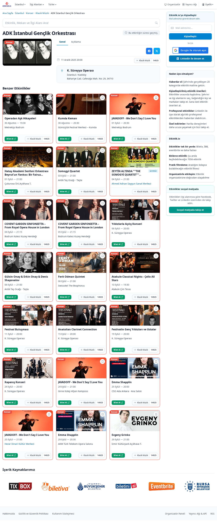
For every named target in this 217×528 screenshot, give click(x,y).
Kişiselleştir (190, 36)
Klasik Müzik (42, 13)
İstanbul (20, 4)
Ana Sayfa (8, 13)
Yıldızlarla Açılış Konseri (127, 224)
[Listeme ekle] (47, 43)
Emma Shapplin (122, 382)
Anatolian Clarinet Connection (77, 329)
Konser (30, 13)
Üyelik (209, 4)
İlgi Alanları (37, 4)
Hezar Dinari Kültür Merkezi (19, 443)
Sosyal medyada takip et (190, 209)
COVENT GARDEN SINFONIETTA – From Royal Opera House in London (27, 225)
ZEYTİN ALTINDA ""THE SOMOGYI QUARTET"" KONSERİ (126, 172)
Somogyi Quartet (69, 171)
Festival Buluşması (17, 329)
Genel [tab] (62, 41)
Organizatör (173, 4)
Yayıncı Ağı (191, 4)
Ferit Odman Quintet (71, 276)
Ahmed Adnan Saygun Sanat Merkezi (131, 183)
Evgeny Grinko (121, 435)
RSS (212, 513)
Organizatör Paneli (175, 513)
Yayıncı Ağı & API (198, 513)
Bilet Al (10, 138)
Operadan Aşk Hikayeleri (20, 118)
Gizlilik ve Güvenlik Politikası (33, 513)
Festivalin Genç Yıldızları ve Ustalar (134, 329)
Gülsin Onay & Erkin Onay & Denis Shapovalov (26, 278)
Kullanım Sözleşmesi (63, 513)
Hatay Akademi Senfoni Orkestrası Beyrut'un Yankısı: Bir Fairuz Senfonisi (26, 172)
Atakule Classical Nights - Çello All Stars (133, 278)
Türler (52, 4)
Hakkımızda (9, 513)
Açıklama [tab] (76, 41)
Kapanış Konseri (15, 382)
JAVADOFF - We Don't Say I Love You (134, 118)
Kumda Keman (67, 118)
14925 (156, 60)
